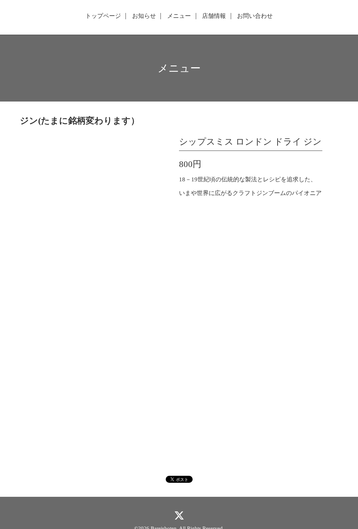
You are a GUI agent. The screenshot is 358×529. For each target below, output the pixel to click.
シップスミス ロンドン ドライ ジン (250, 141)
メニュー (179, 16)
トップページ (103, 16)
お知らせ (144, 16)
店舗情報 (214, 16)
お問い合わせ (255, 16)
